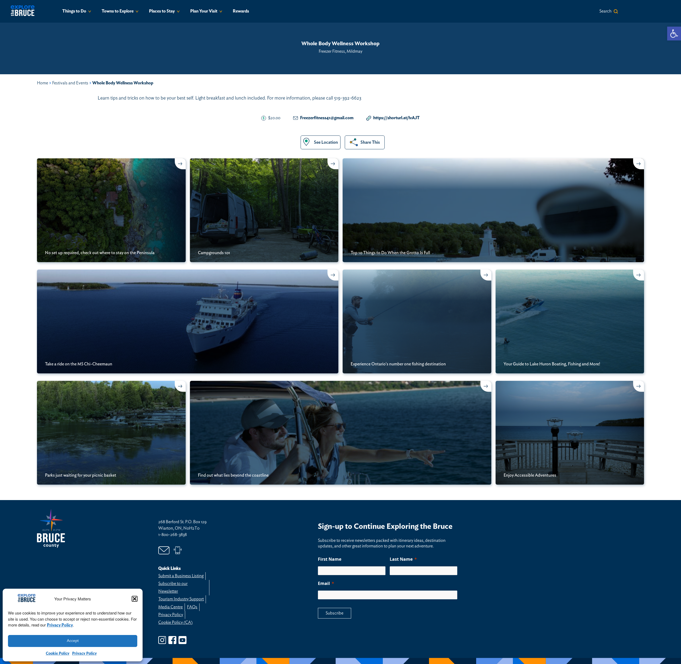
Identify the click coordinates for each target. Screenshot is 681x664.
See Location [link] (326, 142)
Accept (73, 641)
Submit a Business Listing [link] (181, 576)
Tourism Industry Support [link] (181, 599)
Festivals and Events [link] (70, 83)
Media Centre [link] (170, 607)
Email (324, 583)
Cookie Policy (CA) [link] (175, 622)
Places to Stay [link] (162, 11)
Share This (370, 142)
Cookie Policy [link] (57, 653)
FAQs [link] (192, 607)
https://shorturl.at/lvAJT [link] (396, 118)
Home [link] (42, 83)
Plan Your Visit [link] (203, 11)
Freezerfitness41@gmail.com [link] (327, 118)
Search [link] (605, 11)
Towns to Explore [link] (118, 11)
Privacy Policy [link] (60, 625)
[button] (134, 598)
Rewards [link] (241, 11)
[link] (674, 33)
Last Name (401, 559)
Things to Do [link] (74, 11)
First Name (329, 559)
